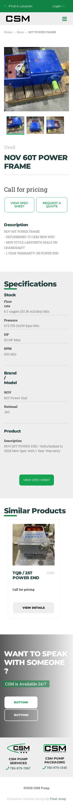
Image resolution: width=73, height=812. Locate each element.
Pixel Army (58, 799)
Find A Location (19, 6)
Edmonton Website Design (26, 799)
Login (57, 6)
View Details (34, 608)
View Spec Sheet (19, 204)
